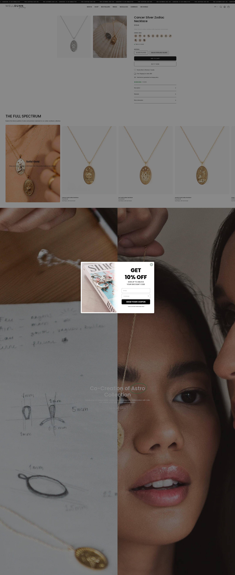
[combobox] (135, 296)
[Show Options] (148, 296)
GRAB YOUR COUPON (135, 302)
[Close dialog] (151, 264)
